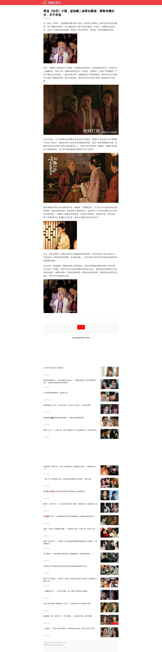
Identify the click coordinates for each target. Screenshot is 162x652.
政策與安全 (51, 645)
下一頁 (81, 327)
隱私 (58, 645)
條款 (56, 645)
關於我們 (45, 645)
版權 (61, 645)
